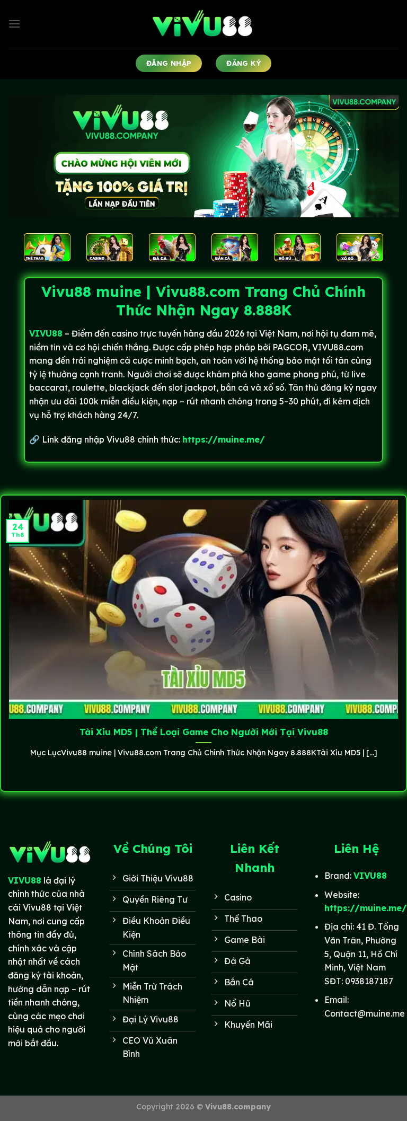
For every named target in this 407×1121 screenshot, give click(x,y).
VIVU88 (24, 880)
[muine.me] (203, 24)
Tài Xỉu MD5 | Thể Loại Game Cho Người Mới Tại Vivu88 (203, 731)
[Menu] (14, 24)
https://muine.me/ (223, 439)
